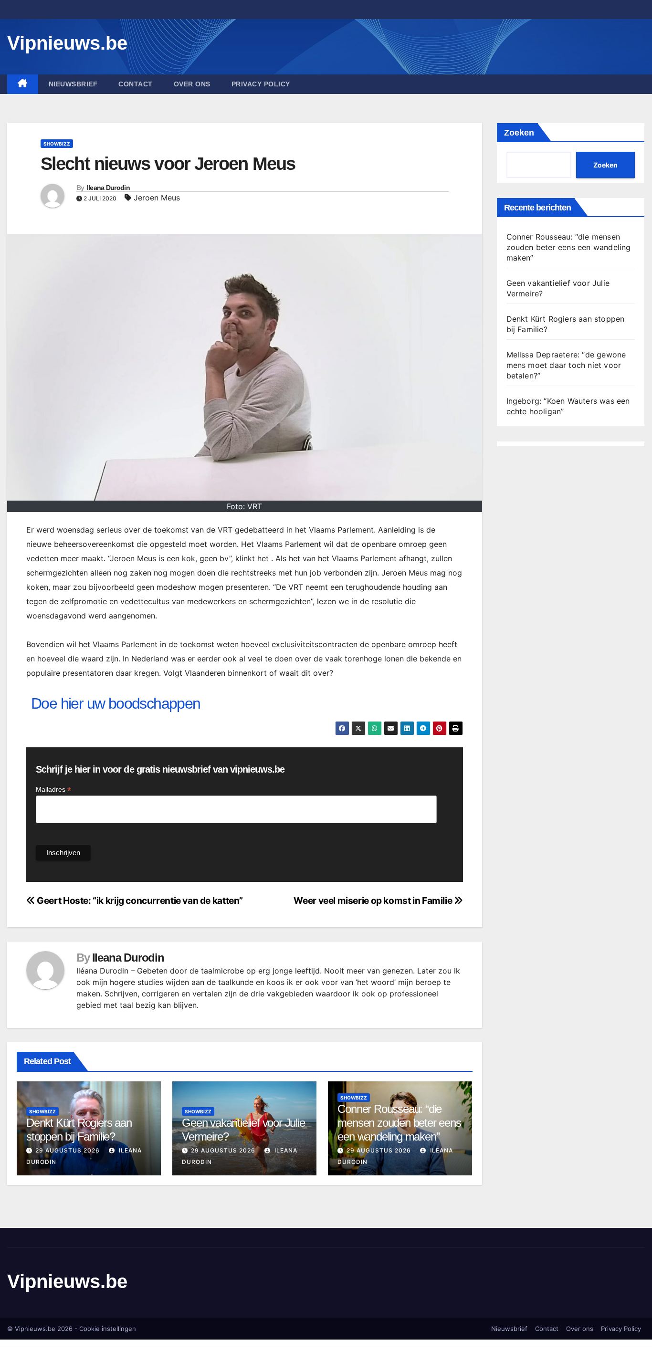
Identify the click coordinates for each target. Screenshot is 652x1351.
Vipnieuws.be (67, 42)
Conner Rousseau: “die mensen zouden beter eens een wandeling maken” (399, 1122)
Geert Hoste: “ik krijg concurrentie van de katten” (139, 900)
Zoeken (519, 132)
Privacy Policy (260, 84)
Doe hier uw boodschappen (115, 703)
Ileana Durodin (108, 187)
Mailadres (53, 789)
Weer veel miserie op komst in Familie (373, 900)
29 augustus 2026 (67, 1150)
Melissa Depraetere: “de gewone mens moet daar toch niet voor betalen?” (566, 365)
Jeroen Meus (157, 197)
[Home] (22, 84)
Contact (135, 84)
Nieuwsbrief (73, 84)
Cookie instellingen (107, 1328)
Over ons (192, 84)
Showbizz (56, 144)
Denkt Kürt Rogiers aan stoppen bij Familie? (79, 1129)
